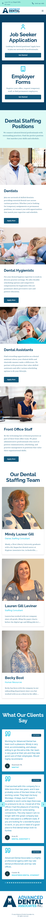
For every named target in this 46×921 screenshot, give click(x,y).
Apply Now (11, 221)
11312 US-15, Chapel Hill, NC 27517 (13, 3)
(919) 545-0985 (39, 3)
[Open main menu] (42, 10)
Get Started (23, 55)
